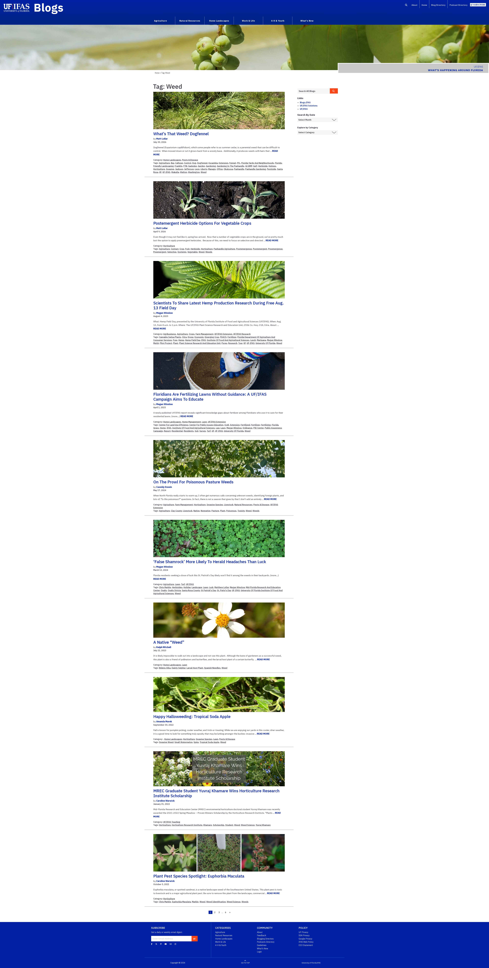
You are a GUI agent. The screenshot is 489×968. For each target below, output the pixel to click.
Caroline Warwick (165, 800)
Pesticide (271, 169)
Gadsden (192, 166)
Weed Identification (216, 901)
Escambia (213, 163)
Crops (192, 334)
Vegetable (192, 252)
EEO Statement (306, 945)
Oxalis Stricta (174, 590)
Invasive (170, 169)
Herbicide (263, 166)
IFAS (203, 340)
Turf (209, 431)
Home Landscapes (172, 160)
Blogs (49, 7)
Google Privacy (305, 938)
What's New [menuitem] (307, 20)
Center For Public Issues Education (206, 425)
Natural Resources (243, 504)
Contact (175, 249)
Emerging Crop (212, 337)
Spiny (196, 742)
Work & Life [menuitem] (248, 20)
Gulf (255, 166)
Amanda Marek (164, 721)
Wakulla (175, 172)
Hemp (181, 340)
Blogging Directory (265, 938)
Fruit (187, 249)
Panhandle (239, 169)
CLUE (226, 425)
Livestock (228, 504)
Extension (223, 163)
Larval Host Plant (195, 668)
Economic (199, 337)
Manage (212, 169)
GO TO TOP (245, 963)
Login (259, 951)
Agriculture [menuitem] (160, 20)
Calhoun (179, 163)
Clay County (176, 510)
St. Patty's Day (224, 590)
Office (220, 169)
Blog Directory (438, 5)
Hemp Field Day (192, 340)
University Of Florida (265, 343)
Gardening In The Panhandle (230, 166)
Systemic (182, 252)
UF (160, 172)
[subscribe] (194, 938)
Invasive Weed (166, 742)
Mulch (156, 343)
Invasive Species (215, 504)
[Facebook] (151, 944)
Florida (275, 425)
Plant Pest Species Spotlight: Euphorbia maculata (198, 876)
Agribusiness (169, 334)
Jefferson (189, 169)
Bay (172, 163)
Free (175, 340)
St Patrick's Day (208, 590)
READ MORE (272, 240)
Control (187, 163)
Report (167, 431)
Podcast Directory (458, 5)
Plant (175, 343)
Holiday (187, 587)
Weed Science (248, 825)
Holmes (272, 166)
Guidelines (261, 945)
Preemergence (275, 249)
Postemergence (244, 249)
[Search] (406, 5)
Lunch (253, 340)
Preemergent (159, 252)
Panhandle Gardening (255, 169)
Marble (195, 901)
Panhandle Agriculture (224, 249)
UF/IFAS (190, 584)
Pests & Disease (190, 160)
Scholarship (218, 825)
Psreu (224, 343)
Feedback (261, 935)
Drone (191, 337)
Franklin (178, 166)
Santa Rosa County (191, 590)
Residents (189, 431)
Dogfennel (202, 163)
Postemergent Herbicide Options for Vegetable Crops (202, 223)
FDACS (223, 337)
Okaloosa (228, 169)
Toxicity (241, 510)
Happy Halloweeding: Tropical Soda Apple (191, 716)
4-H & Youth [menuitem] (277, 20)
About (414, 5)
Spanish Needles (212, 668)
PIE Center (258, 428)
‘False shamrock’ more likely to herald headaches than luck (209, 561)
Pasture (215, 510)
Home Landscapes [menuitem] (219, 20)
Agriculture (164, 163)
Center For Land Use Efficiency (173, 425)
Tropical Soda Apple (209, 742)
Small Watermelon (183, 742)
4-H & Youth (220, 945)
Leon (197, 169)
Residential (177, 431)
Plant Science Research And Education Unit (200, 343)
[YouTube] (166, 944)
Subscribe (479, 4)
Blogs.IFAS (305, 102)
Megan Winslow (164, 312)
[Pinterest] (161, 944)
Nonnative (205, 510)
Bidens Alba (165, 668)
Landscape (197, 587)
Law (218, 428)
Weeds (208, 252)
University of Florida (309, 963)
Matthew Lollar (221, 587)
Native (196, 510)
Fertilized (245, 425)
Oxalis (164, 590)
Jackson (179, 169)
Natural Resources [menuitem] (189, 20)
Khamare (207, 825)
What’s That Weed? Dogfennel (181, 133)
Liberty (204, 169)
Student (229, 825)
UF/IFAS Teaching (171, 822)
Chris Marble (165, 587)
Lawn (204, 422)
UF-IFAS (166, 172)
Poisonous (231, 510)
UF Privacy (303, 932)
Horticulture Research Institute (187, 825)
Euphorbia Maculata (181, 901)
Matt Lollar (162, 138)
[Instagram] (175, 944)
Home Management (191, 422)
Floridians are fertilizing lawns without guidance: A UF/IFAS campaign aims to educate (210, 396)
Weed (203, 172)
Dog (194, 163)
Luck (211, 587)
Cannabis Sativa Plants (170, 337)
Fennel (232, 163)
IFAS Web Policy (306, 942)
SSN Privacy (304, 935)
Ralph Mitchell (163, 647)
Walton (183, 172)
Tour (240, 343)
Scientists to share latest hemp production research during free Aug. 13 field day (218, 305)
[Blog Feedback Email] (171, 944)
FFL (238, 163)
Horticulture (159, 169)
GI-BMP (248, 166)
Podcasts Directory (265, 942)
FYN (185, 166)
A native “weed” (168, 642)
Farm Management (204, 334)
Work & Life (220, 942)
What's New (262, 948)
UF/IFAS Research (242, 334)
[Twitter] (156, 944)
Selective (171, 252)
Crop (182, 249)
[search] (334, 91)
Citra (184, 337)
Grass (156, 428)
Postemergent (260, 249)
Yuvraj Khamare (263, 825)
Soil (196, 431)
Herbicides (177, 587)
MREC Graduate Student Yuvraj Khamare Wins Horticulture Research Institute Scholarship (216, 793)
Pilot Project (166, 343)
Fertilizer (232, 337)
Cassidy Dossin (164, 487)
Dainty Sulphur (179, 668)
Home (424, 5)
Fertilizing (266, 425)
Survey (202, 431)
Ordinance (247, 428)
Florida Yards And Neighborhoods (257, 163)
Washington (194, 172)
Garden (201, 166)
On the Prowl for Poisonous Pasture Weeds (193, 482)
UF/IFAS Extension (223, 334)
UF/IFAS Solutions (308, 105)
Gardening (211, 166)
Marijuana (261, 340)
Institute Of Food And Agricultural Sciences (228, 340)
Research (232, 343)
